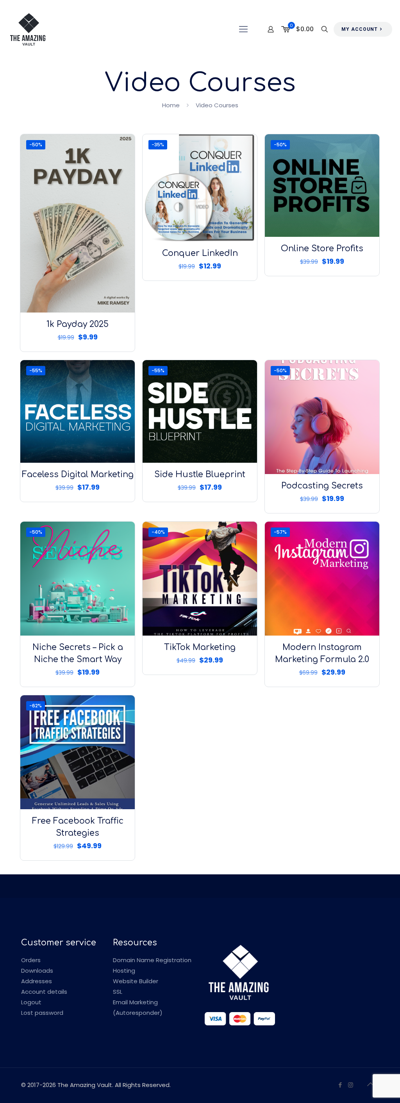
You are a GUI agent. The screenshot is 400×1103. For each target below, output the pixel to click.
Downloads (37, 970)
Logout (31, 1002)
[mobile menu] (243, 29)
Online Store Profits (322, 248)
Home (171, 105)
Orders (31, 960)
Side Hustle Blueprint (199, 474)
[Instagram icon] (350, 1085)
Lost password (42, 1013)
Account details (44, 992)
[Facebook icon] (340, 1085)
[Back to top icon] (370, 1084)
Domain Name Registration (152, 960)
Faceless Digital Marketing (78, 474)
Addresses (36, 981)
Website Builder (135, 981)
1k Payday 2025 (77, 324)
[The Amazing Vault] (28, 29)
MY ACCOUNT (359, 29)
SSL (117, 992)
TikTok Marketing (200, 647)
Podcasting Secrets (322, 485)
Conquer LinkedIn (200, 253)
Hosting (124, 970)
